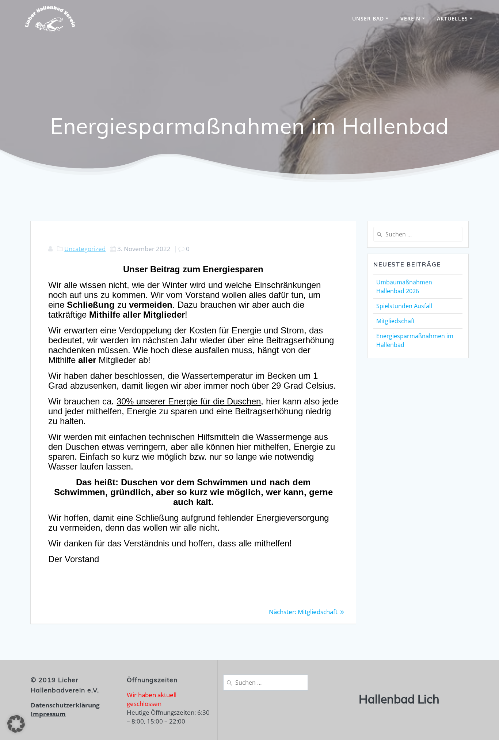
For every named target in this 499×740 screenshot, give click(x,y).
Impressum (48, 714)
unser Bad (368, 18)
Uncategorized (85, 248)
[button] (16, 724)
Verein (410, 18)
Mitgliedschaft (395, 321)
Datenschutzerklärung (65, 705)
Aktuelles (452, 18)
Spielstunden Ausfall (404, 306)
